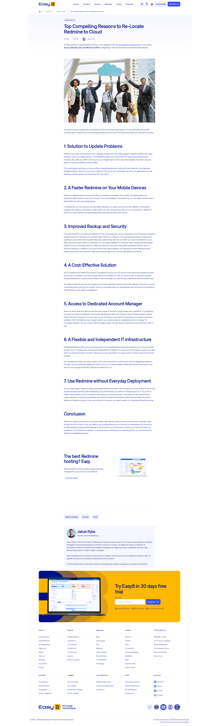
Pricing (119, 4)
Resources (108, 4)
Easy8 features (44, 637)
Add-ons (42, 656)
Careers (127, 641)
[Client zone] (142, 4)
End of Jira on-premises (162, 641)
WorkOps (42, 660)
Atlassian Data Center (103, 682)
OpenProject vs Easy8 (75, 689)
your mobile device (87, 201)
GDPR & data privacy (132, 686)
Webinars (99, 648)
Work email (118, 598)
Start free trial (174, 4)
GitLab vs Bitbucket (160, 644)
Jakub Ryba (90, 39)
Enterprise (129, 4)
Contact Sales (161, 4)
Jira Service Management (105, 686)
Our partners (129, 648)
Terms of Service (179, 722)
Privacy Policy (165, 722)
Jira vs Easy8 (72, 686)
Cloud (95, 517)
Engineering (43, 689)
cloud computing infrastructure (128, 45)
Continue (151, 602)
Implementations (73, 637)
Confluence (100, 689)
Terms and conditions (132, 682)
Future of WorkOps (160, 652)
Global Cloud (72, 648)
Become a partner (74, 660)
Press (127, 660)
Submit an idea (130, 664)
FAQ (97, 644)
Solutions (86, 4)
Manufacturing (44, 686)
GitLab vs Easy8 (73, 693)
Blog (97, 637)
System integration (45, 693)
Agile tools (42, 648)
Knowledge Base (44, 644)
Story (127, 644)
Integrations (72, 641)
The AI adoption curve (161, 648)
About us (128, 637)
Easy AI (41, 652)
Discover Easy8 (71, 478)
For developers (101, 660)
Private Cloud (72, 652)
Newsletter (128, 656)
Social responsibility (132, 652)
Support (70, 656)
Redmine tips (69, 20)
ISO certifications (131, 689)
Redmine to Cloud (76, 427)
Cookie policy (129, 693)
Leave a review (130, 667)
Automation (43, 664)
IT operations (43, 682)
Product (76, 4)
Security (85, 517)
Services (97, 4)
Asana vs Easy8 (73, 682)
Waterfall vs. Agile (160, 637)
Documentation (101, 656)
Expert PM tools (44, 641)
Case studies (100, 641)
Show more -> (158, 656)
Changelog (100, 664)
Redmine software (71, 517)
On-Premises (72, 644)
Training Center (101, 652)
